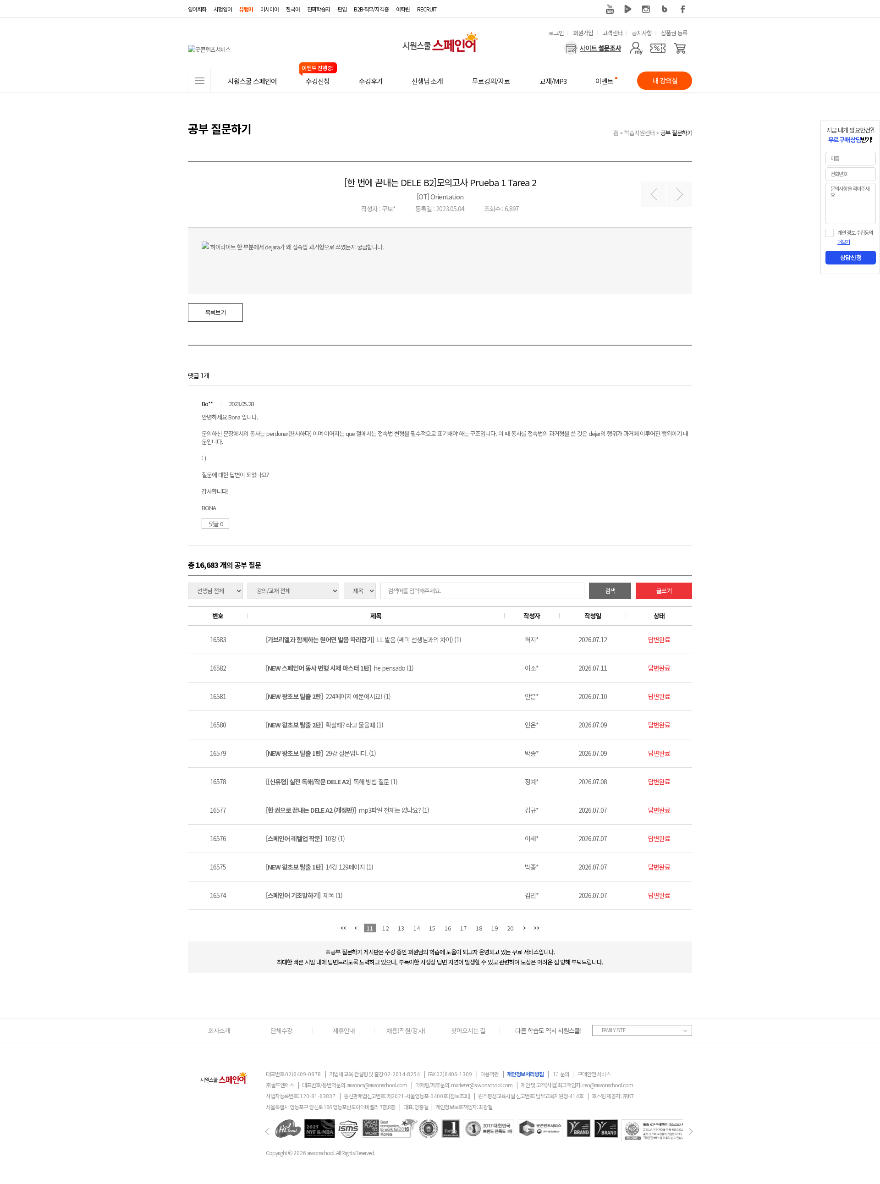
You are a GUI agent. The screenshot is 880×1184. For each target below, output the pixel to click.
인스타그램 (646, 9)
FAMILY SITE (614, 1030)
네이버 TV (628, 9)
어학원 (403, 9)
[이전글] (653, 194)
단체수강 (281, 1030)
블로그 (664, 9)
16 (448, 928)
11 (370, 928)
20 (510, 928)
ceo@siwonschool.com (607, 1085)
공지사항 (642, 32)
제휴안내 (344, 1030)
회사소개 (219, 1030)
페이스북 (683, 9)
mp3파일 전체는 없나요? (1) (347, 810)
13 (401, 928)
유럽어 (246, 9)
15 (432, 928)
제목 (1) (304, 895)
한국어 (293, 9)
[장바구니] (680, 48)
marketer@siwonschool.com (481, 1085)
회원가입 (583, 32)
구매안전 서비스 (594, 1074)
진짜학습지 (318, 9)
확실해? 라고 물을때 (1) (324, 724)
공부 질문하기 (676, 132)
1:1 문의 (561, 1074)
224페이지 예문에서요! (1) (328, 696)
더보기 (843, 242)
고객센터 (612, 32)
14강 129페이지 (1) (319, 866)
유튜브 (609, 9)
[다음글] (679, 194)
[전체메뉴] (199, 80)
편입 (341, 9)
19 (494, 928)
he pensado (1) (339, 667)
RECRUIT (426, 9)
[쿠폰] (658, 48)
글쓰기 (663, 590)
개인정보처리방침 (525, 1074)
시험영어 (223, 9)
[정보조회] (459, 1096)
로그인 (556, 32)
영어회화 (197, 9)
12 (385, 928)
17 (463, 928)
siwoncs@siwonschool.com (377, 1085)
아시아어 (269, 9)
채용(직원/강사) (405, 1030)
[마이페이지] (636, 48)
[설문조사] (593, 48)
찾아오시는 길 (468, 1030)
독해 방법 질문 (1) (331, 781)
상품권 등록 (674, 32)
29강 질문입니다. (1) (321, 753)
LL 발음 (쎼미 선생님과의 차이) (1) (363, 639)
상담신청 (850, 257)
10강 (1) (305, 838)
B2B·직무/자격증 (371, 9)
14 (416, 928)
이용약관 (489, 1074)
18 (479, 928)
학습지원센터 (639, 132)
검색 (610, 590)
